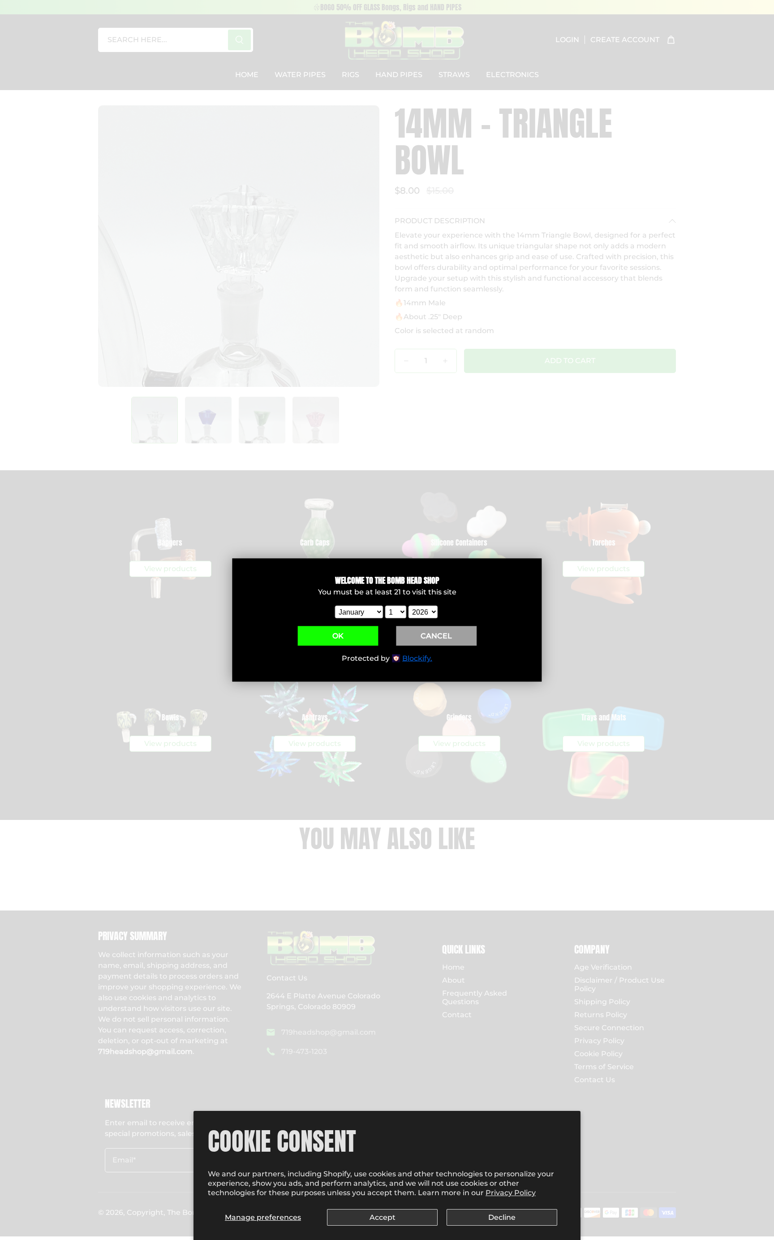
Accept (383, 1217)
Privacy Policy (511, 1192)
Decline (502, 1217)
